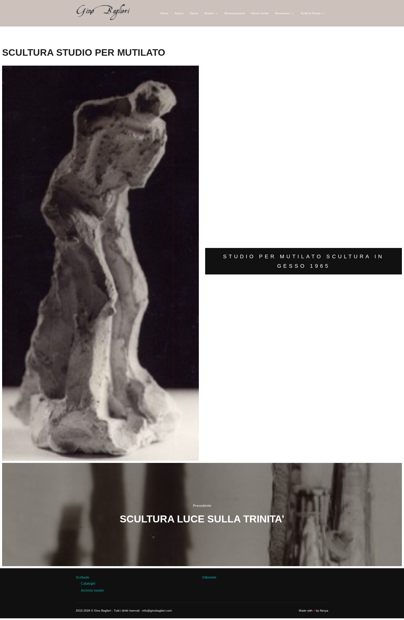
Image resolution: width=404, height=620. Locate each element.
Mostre (209, 13)
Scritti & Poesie (311, 13)
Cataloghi (88, 583)
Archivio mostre (92, 590)
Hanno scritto (260, 13)
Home (164, 13)
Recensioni (282, 13)
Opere (194, 13)
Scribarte (82, 577)
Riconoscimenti (235, 13)
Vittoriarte (209, 577)
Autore (179, 13)
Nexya (324, 610)
